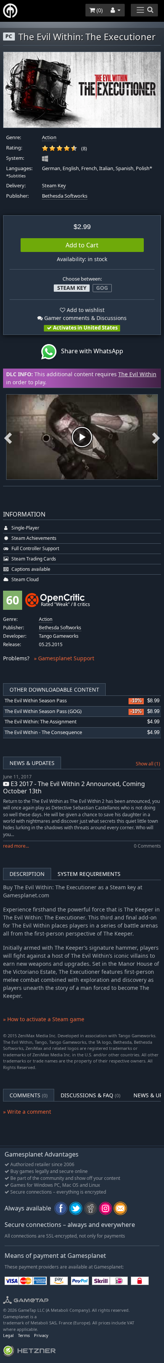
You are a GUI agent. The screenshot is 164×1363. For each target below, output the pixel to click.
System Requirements (89, 873)
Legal (8, 1335)
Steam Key (54, 185)
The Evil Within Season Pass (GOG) (43, 711)
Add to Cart (82, 245)
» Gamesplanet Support (64, 658)
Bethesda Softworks (64, 196)
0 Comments (147, 846)
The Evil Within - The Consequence (43, 732)
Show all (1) (148, 764)
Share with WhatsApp (89, 351)
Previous (8, 437)
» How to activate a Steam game (43, 1019)
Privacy (41, 1335)
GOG (102, 287)
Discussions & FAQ (91, 1095)
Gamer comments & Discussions (85, 318)
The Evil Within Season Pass (36, 700)
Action (49, 137)
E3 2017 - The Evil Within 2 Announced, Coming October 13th (74, 787)
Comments (29, 1095)
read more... (16, 846)
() (99, 10)
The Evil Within (137, 374)
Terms (24, 1335)
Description (27, 873)
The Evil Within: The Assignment (41, 721)
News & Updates (32, 763)
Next (156, 437)
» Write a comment (27, 1111)
